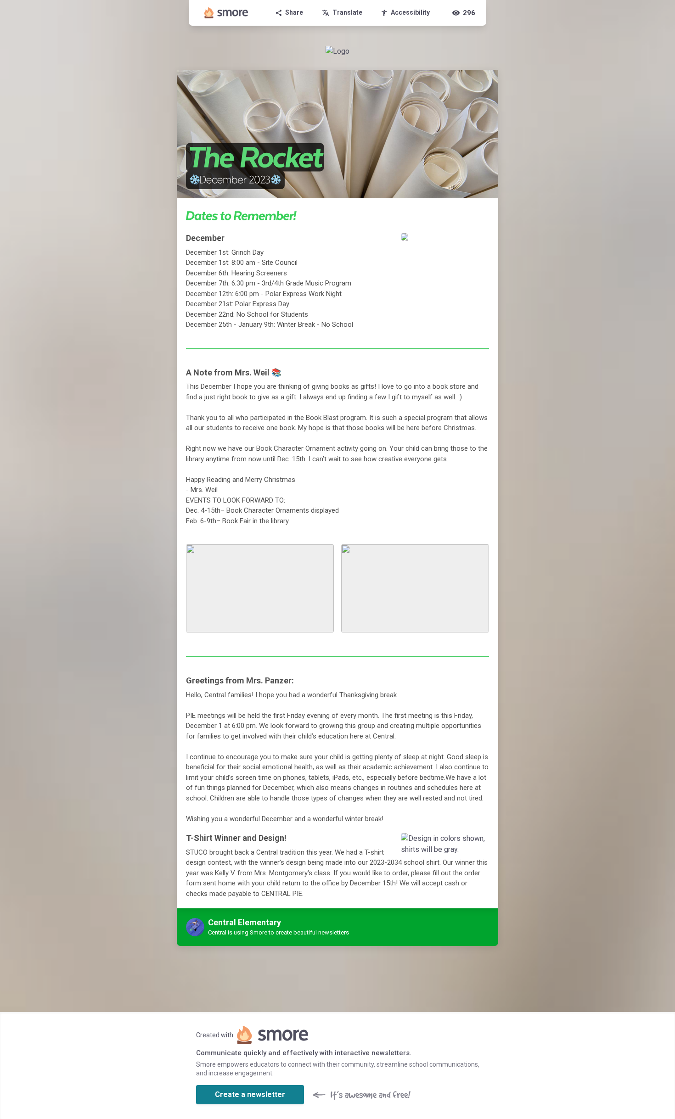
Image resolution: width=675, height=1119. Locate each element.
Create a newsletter (250, 1094)
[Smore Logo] (226, 13)
